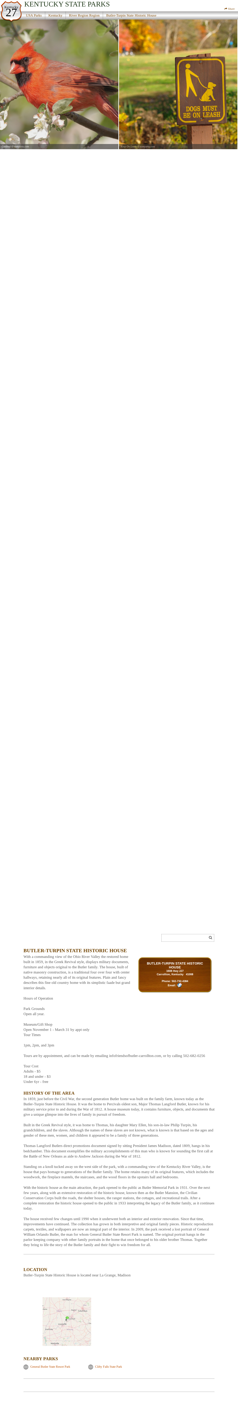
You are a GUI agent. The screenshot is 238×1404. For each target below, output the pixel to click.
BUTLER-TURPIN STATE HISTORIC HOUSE (175, 965)
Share (231, 8)
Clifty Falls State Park (108, 1366)
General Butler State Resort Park (50, 1366)
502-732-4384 (180, 981)
